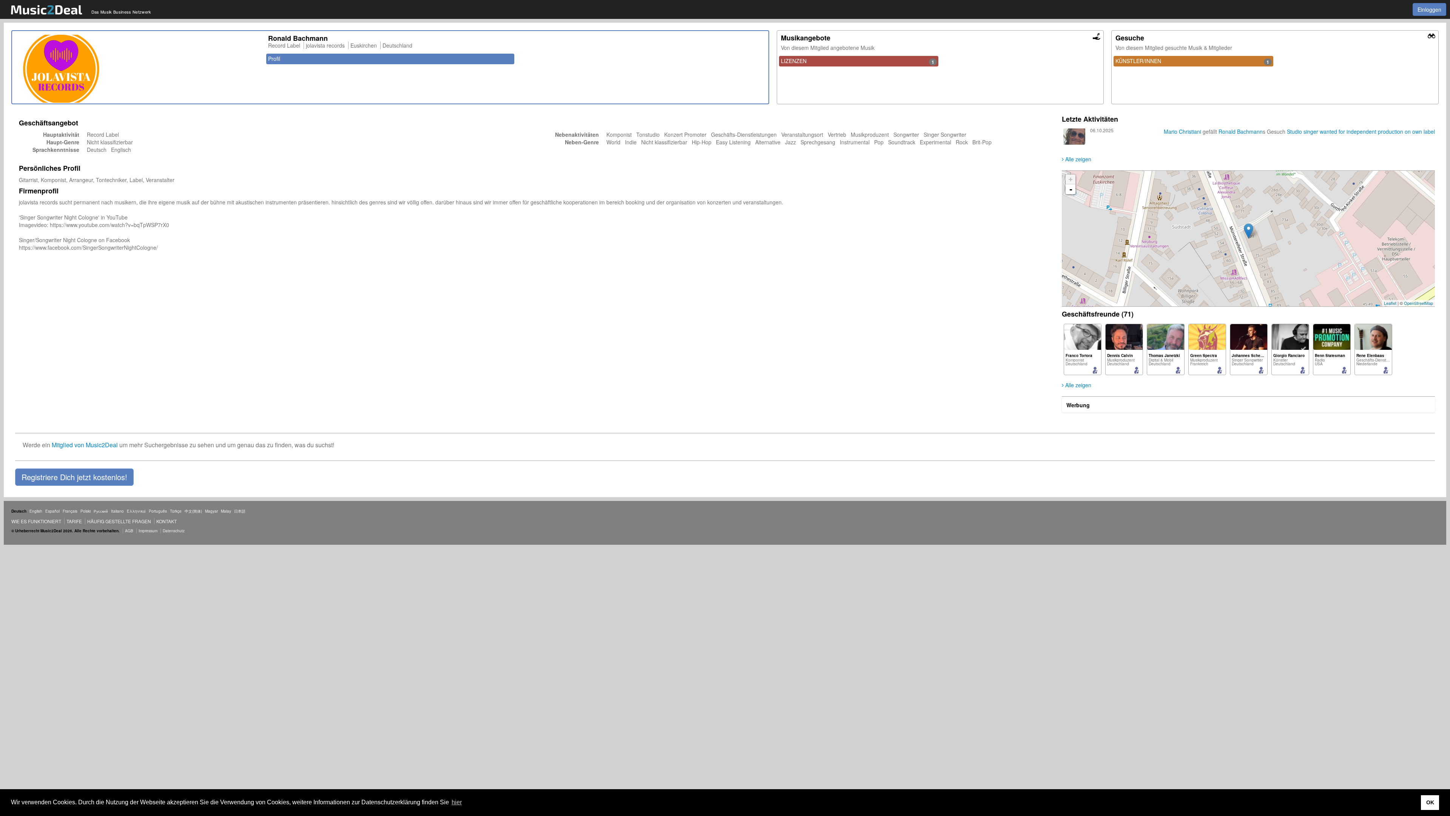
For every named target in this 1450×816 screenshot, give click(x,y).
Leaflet (1390, 303)
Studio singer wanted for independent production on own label (1361, 131)
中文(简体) (193, 511)
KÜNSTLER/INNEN (1192, 61)
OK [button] (1430, 802)
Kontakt (166, 521)
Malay (226, 511)
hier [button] (457, 802)
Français (70, 511)
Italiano (117, 511)
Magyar (211, 511)
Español (52, 511)
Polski (85, 511)
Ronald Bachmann (1241, 131)
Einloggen (1429, 9)
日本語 (239, 511)
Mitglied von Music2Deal (85, 444)
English (35, 511)
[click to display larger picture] (138, 69)
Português (158, 511)
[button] (74, 477)
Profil (274, 58)
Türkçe (176, 511)
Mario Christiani (1182, 131)
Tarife (74, 521)
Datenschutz (174, 530)
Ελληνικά (136, 511)
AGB (129, 530)
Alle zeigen (1077, 159)
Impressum (148, 530)
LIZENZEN (857, 61)
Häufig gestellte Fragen (119, 521)
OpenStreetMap (1418, 303)
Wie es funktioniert (36, 521)
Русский (101, 511)
